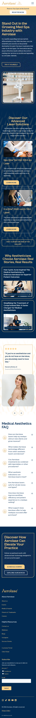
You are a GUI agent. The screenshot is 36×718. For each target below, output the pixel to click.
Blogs (3, 634)
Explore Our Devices (16, 573)
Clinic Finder (5, 651)
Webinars (5, 630)
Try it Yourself (11, 64)
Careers (4, 616)
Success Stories (7, 641)
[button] (32, 3)
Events (4, 605)
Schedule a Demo (14, 567)
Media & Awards (7, 608)
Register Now (18, 12)
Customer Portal (7, 648)
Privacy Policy (6, 710)
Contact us (5, 626)
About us (5, 601)
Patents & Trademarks (9, 612)
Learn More (11, 182)
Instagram (5, 637)
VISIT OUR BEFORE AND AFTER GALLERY (18, 243)
